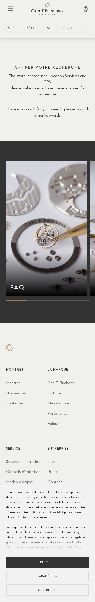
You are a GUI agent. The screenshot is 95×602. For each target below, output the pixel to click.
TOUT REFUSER (47, 590)
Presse (54, 472)
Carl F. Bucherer (61, 383)
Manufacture (58, 403)
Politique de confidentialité (46, 512)
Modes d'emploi (19, 482)
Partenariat (57, 414)
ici (23, 507)
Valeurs (54, 424)
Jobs (52, 462)
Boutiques (15, 403)
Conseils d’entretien (23, 472)
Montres (13, 383)
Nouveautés (16, 393)
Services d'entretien (23, 462)
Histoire (54, 393)
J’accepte (47, 562)
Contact (55, 482)
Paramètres (47, 576)
